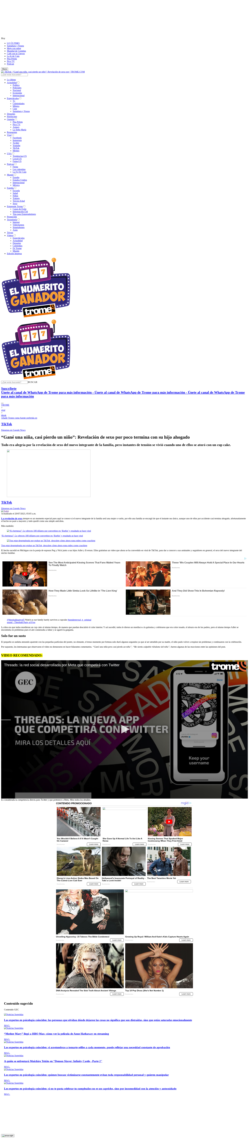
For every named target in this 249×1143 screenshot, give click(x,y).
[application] (124, 729)
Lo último (11, 79)
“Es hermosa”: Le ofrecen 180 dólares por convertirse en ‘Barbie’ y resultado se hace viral (42, 536)
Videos (10, 235)
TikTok (16, 148)
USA (9, 153)
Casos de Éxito (19, 209)
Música (16, 106)
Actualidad (12, 82)
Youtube (16, 145)
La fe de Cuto (13, 56)
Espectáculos (13, 98)
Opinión (10, 119)
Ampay (16, 127)
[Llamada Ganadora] (36, 317)
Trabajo (16, 198)
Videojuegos (18, 225)
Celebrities (17, 246)
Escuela (16, 190)
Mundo (10, 175)
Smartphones (18, 227)
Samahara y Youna (15, 46)
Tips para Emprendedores (24, 214)
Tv (14, 101)
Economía (17, 93)
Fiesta (15, 167)
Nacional (17, 90)
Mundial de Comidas (16, 51)
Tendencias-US (20, 156)
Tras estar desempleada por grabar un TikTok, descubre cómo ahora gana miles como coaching (44, 545)
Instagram (17, 140)
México (16, 185)
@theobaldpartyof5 (15, 620)
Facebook (17, 137)
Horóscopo (12, 116)
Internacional (18, 95)
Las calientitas (19, 169)
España (16, 177)
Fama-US (17, 161)
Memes (16, 150)
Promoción (12, 217)
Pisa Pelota (12, 58)
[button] (32, 382)
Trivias (10, 232)
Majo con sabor (14, 48)
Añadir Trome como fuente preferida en (19, 418)
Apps (15, 230)
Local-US (17, 158)
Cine (15, 108)
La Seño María (19, 129)
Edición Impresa (14, 253)
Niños (15, 196)
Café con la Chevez (16, 53)
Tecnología (12, 219)
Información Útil (20, 211)
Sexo (15, 203)
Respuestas (12, 132)
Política (16, 85)
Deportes (11, 114)
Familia (10, 188)
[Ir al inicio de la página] (7, 1135)
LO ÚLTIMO (13, 43)
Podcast (10, 64)
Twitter (16, 143)
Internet (16, 222)
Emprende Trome (15, 206)
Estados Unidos (20, 180)
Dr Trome (17, 248)
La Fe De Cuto (19, 172)
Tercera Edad (19, 201)
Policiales (17, 87)
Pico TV (11, 61)
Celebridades (18, 103)
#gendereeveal (74, 620)
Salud (15, 193)
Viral (9, 135)
